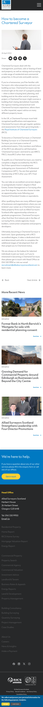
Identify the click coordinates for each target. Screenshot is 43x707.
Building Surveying (10, 612)
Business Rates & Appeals (13, 584)
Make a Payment (9, 651)
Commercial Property (12, 555)
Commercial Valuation (12, 569)
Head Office (7, 492)
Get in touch (11, 476)
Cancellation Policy (21, 694)
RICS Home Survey (10, 536)
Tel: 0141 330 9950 (10, 515)
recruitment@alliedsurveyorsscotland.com (19, 265)
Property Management (12, 598)
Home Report (8, 531)
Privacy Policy (10, 691)
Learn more (15, 704)
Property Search (9, 560)
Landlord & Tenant (10, 579)
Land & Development (11, 593)
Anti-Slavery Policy (32, 691)
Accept (5, 704)
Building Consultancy (11, 608)
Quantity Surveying (11, 617)
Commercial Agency (11, 565)
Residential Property (11, 527)
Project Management (12, 622)
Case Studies (8, 627)
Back (7, 280)
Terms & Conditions (20, 691)
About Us (6, 636)
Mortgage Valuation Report (15, 541)
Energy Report (8, 546)
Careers (5, 641)
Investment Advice (10, 574)
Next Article (32, 280)
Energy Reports (9, 589)
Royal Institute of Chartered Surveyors (21, 129)
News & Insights (9, 646)
